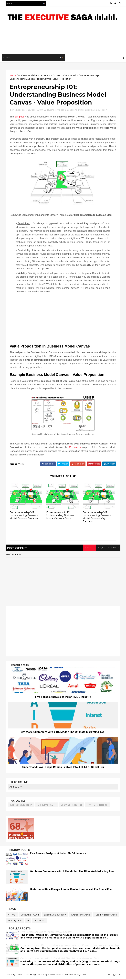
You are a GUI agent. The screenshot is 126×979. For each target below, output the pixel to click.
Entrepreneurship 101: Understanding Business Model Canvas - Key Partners (97, 517)
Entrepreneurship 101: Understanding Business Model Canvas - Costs (60, 515)
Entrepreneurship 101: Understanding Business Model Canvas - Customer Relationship (69, 945)
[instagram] (119, 3)
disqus (101, 548)
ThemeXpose (22, 974)
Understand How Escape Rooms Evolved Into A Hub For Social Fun (63, 767)
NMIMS (11, 914)
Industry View (15, 920)
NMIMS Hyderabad (97, 804)
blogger (89, 548)
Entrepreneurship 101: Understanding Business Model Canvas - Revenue (24, 515)
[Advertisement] (63, 42)
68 (15, 826)
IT (28, 920)
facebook (113, 548)
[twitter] (115, 3)
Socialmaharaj (55, 974)
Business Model (26, 75)
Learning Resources (71, 804)
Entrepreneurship (45, 75)
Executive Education (67, 75)
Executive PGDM (46, 804)
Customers (75, 447)
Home (13, 75)
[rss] (111, 3)
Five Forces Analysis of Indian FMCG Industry (63, 696)
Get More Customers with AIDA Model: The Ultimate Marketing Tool (63, 732)
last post (19, 116)
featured (39, 920)
